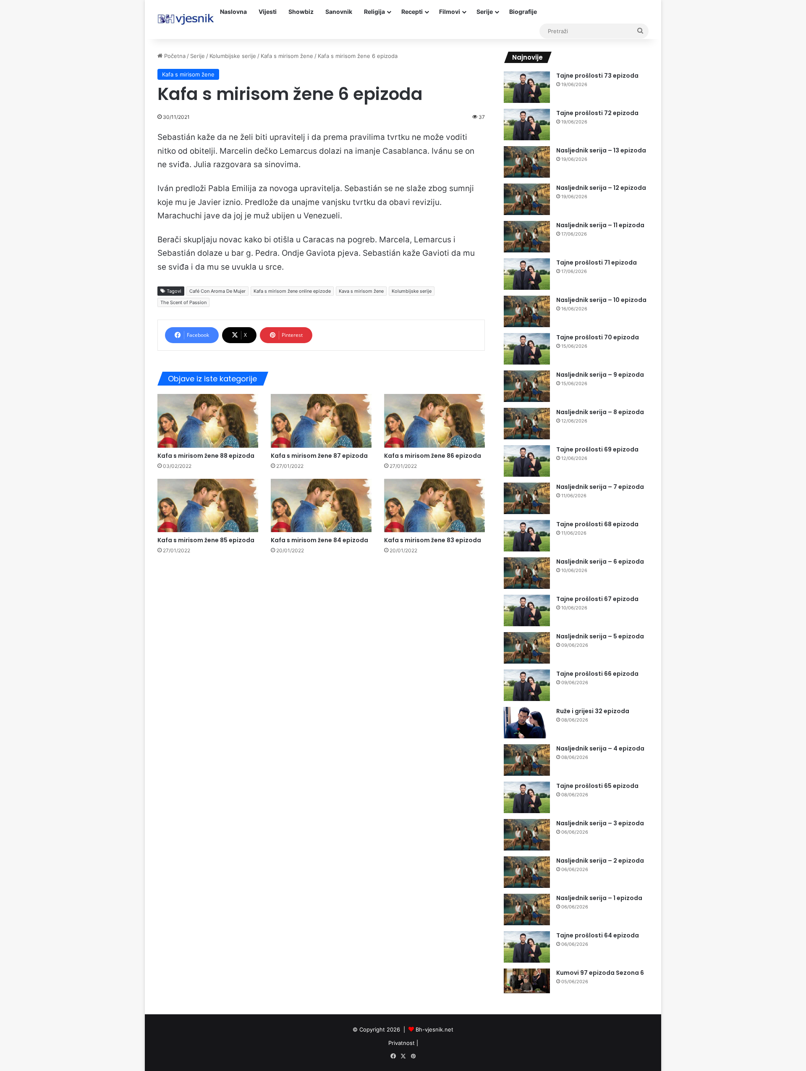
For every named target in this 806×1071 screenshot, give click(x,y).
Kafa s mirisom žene (287, 55)
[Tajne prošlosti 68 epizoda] (527, 535)
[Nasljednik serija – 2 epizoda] (527, 872)
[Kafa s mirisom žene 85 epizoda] (207, 505)
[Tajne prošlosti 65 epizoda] (527, 797)
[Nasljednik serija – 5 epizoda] (527, 648)
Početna (174, 55)
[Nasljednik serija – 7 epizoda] (527, 498)
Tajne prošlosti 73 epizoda (597, 75)
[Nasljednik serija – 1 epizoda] (527, 909)
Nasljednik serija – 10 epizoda (601, 300)
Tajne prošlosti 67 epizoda (597, 599)
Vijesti (268, 11)
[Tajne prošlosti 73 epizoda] (527, 87)
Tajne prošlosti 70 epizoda (597, 337)
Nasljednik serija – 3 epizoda (600, 823)
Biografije (523, 11)
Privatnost (401, 1043)
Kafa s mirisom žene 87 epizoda (319, 456)
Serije (484, 11)
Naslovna (233, 11)
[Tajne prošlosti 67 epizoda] (527, 610)
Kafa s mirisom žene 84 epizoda (319, 540)
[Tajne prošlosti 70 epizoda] (527, 349)
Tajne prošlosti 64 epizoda (597, 935)
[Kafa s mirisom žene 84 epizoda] (321, 505)
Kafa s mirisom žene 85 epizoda (205, 540)
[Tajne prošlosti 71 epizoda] (527, 274)
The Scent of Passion (183, 302)
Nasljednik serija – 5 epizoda (600, 636)
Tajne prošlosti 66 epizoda (597, 673)
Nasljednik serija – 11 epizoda (600, 225)
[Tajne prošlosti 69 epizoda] (527, 461)
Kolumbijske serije (232, 55)
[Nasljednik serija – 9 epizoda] (527, 386)
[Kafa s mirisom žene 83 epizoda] (434, 505)
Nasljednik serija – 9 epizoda (600, 374)
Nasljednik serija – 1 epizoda (599, 898)
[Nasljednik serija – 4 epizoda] (527, 760)
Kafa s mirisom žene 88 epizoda (205, 456)
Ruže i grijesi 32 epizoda (592, 711)
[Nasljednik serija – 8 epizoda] (527, 423)
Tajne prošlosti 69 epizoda (597, 449)
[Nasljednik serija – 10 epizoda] (527, 311)
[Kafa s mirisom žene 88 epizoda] (207, 420)
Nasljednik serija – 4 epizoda (600, 748)
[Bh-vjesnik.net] (185, 19)
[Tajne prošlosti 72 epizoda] (527, 124)
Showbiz (301, 11)
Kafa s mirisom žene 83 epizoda (432, 540)
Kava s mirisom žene (361, 291)
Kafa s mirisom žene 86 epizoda (432, 456)
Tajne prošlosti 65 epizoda (597, 786)
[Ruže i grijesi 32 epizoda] (527, 722)
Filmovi (449, 11)
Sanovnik (338, 11)
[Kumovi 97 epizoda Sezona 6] (527, 981)
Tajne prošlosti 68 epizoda (597, 524)
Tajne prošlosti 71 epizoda (596, 262)
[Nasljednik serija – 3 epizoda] (527, 834)
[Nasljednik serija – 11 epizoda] (527, 236)
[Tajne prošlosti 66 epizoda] (527, 685)
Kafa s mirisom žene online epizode (292, 291)
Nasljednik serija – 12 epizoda (601, 188)
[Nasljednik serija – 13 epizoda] (527, 162)
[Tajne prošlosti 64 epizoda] (527, 947)
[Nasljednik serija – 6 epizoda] (527, 573)
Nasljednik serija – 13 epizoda (601, 150)
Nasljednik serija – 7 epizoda (600, 487)
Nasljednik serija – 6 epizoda (600, 561)
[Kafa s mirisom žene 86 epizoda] (434, 420)
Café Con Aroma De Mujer (217, 291)
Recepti (412, 11)
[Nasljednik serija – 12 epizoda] (527, 199)
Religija (374, 11)
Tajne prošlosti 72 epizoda (597, 113)
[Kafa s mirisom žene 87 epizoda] (321, 420)
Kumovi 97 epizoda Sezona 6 (600, 973)
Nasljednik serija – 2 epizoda (600, 860)
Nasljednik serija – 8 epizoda (600, 412)
